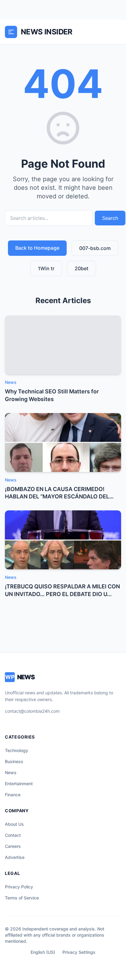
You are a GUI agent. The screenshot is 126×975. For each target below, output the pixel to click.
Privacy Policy (19, 886)
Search (110, 218)
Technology (16, 750)
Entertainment (19, 783)
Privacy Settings (78, 952)
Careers (13, 846)
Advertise (14, 857)
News (11, 772)
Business (14, 761)
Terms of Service (22, 897)
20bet (81, 268)
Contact (13, 835)
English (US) (43, 952)
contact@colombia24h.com (32, 711)
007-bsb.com (95, 248)
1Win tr (46, 268)
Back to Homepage (37, 248)
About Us (14, 824)
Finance (12, 794)
